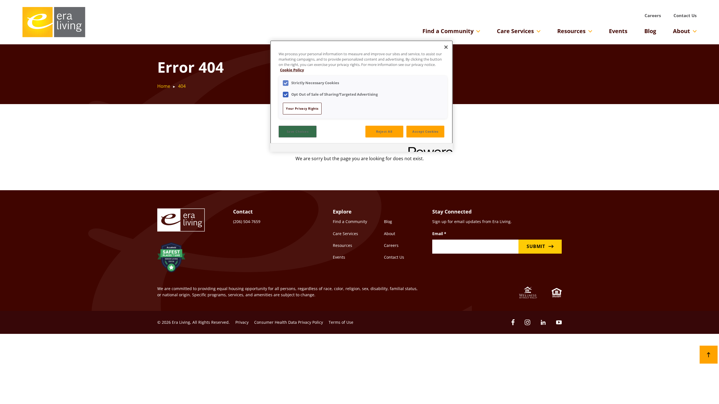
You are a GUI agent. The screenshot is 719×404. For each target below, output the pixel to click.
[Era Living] (53, 22)
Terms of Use (341, 322)
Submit (536, 246)
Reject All (384, 131)
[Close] (446, 47)
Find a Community (448, 31)
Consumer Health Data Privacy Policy (288, 322)
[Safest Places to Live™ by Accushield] (171, 258)
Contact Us (685, 15)
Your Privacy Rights (302, 108)
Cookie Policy (292, 70)
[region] (361, 96)
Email (439, 233)
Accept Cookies (425, 131)
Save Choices (298, 131)
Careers (653, 15)
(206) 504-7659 (246, 221)
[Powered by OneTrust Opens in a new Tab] (428, 148)
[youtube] (559, 322)
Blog (650, 31)
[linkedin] (543, 322)
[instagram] (527, 322)
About (681, 31)
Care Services (515, 31)
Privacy (242, 322)
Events (618, 31)
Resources (571, 31)
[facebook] (513, 322)
